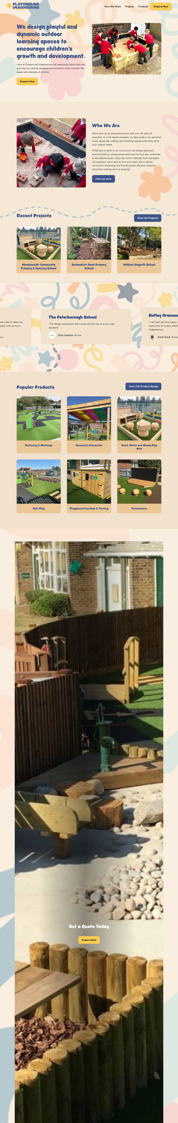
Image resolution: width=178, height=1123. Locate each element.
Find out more (104, 178)
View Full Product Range (143, 386)
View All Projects (147, 218)
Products (143, 6)
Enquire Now (161, 6)
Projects (129, 6)
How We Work (113, 6)
